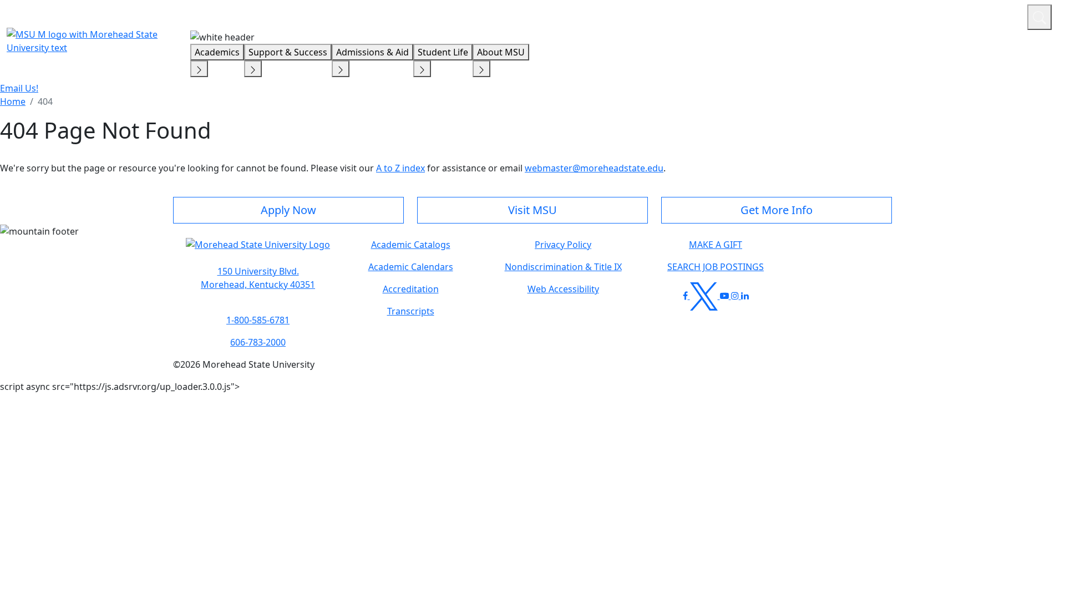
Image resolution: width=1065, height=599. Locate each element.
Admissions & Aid (372, 52)
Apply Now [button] (288, 209)
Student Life (443, 52)
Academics (217, 52)
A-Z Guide (944, 15)
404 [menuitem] (45, 101)
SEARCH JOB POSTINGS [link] (715, 267)
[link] (258, 278)
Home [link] (13, 101)
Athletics (998, 15)
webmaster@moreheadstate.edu (594, 168)
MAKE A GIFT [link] (715, 244)
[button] (258, 250)
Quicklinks (874, 15)
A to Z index (400, 168)
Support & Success (287, 52)
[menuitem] (13, 101)
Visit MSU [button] (532, 209)
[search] (1039, 17)
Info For (807, 15)
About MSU (501, 52)
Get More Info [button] (777, 209)
